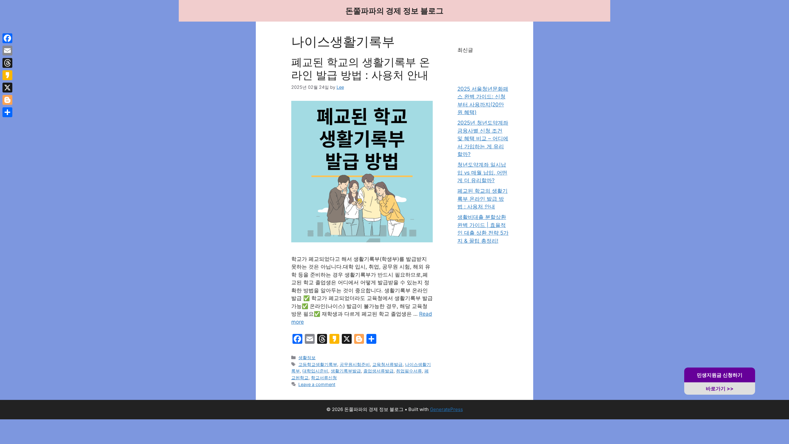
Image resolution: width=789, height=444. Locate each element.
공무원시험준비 (355, 364)
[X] (7, 87)
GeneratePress (446, 409)
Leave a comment (316, 384)
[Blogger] (7, 100)
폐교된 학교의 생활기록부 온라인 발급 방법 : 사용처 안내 (360, 68)
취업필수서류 (409, 370)
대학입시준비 (315, 370)
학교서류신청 (324, 377)
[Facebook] (7, 38)
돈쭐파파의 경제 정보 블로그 (394, 10)
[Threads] (7, 63)
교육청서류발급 (387, 364)
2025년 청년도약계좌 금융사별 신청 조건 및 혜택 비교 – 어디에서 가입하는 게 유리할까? (482, 138)
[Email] (7, 50)
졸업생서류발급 (378, 370)
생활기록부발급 (346, 370)
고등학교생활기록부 (317, 364)
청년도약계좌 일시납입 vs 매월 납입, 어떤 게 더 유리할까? (482, 172)
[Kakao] (7, 75)
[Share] (7, 112)
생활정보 (307, 357)
